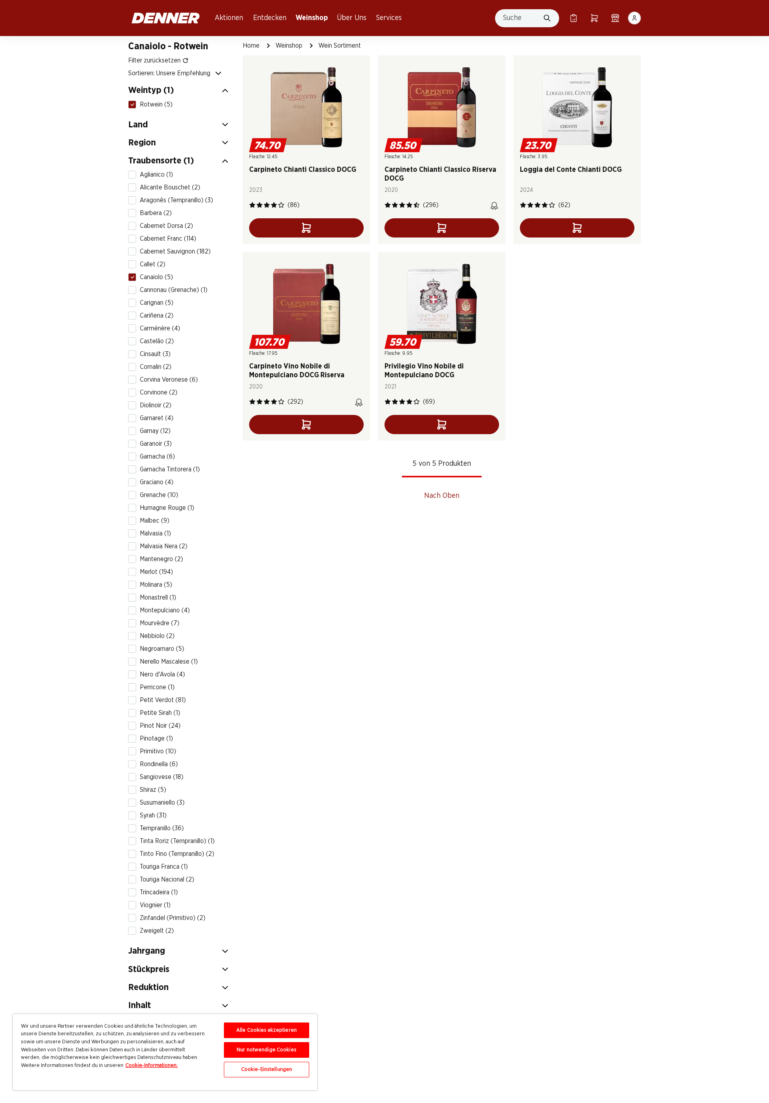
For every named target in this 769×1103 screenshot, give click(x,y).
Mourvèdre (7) (159, 623)
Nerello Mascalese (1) (169, 661)
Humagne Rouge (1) (167, 508)
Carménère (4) (160, 328)
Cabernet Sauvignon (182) (175, 251)
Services (389, 18)
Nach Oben (441, 495)
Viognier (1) (155, 905)
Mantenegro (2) (161, 559)
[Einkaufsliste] (574, 18)
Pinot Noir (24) (160, 726)
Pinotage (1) (156, 738)
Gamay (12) (155, 431)
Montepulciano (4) (165, 610)
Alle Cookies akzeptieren (266, 1030)
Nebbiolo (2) (157, 636)
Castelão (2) (157, 341)
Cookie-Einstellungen (266, 1069)
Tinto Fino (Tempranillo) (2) (177, 854)
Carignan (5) (156, 303)
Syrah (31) (153, 815)
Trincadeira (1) (159, 892)
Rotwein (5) (156, 104)
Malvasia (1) (155, 533)
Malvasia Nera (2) (163, 546)
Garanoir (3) (156, 444)
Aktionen (229, 18)
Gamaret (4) (156, 418)
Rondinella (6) (159, 764)
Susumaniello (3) (162, 802)
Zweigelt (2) (157, 931)
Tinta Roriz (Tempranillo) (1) (177, 841)
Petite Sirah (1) (160, 713)
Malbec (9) (154, 520)
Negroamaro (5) (162, 649)
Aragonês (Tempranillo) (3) (176, 200)
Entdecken (269, 18)
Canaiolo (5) (156, 277)
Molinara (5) (156, 585)
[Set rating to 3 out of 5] (267, 205)
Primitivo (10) (158, 751)
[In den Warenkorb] (306, 228)
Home (251, 45)
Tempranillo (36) (162, 828)
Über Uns (351, 18)
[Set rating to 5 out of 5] (281, 205)
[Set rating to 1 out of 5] (252, 205)
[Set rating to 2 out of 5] (259, 205)
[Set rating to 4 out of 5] (274, 205)
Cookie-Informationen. (151, 1065)
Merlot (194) (156, 572)
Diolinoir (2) (155, 405)
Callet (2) (152, 264)
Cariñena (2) (156, 315)
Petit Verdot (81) (163, 700)
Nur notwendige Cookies (266, 1050)
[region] (165, 1052)
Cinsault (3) (155, 354)
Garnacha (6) (157, 456)
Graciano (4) (156, 482)
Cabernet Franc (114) (168, 238)
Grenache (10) (159, 495)
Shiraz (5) (153, 790)
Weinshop (312, 18)
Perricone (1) (157, 687)
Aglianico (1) (156, 174)
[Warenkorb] (594, 18)
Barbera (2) (156, 213)
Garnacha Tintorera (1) (170, 469)
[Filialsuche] (615, 18)
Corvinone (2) (158, 392)
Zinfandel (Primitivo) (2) (172, 918)
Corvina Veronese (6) (169, 379)
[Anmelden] (634, 18)
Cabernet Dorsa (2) (166, 226)
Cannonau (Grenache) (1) (173, 290)
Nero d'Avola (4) (162, 674)
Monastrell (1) (158, 597)
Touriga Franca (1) (164, 866)
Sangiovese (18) (161, 777)
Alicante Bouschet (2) (170, 187)
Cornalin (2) (155, 367)
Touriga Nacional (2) (167, 879)
